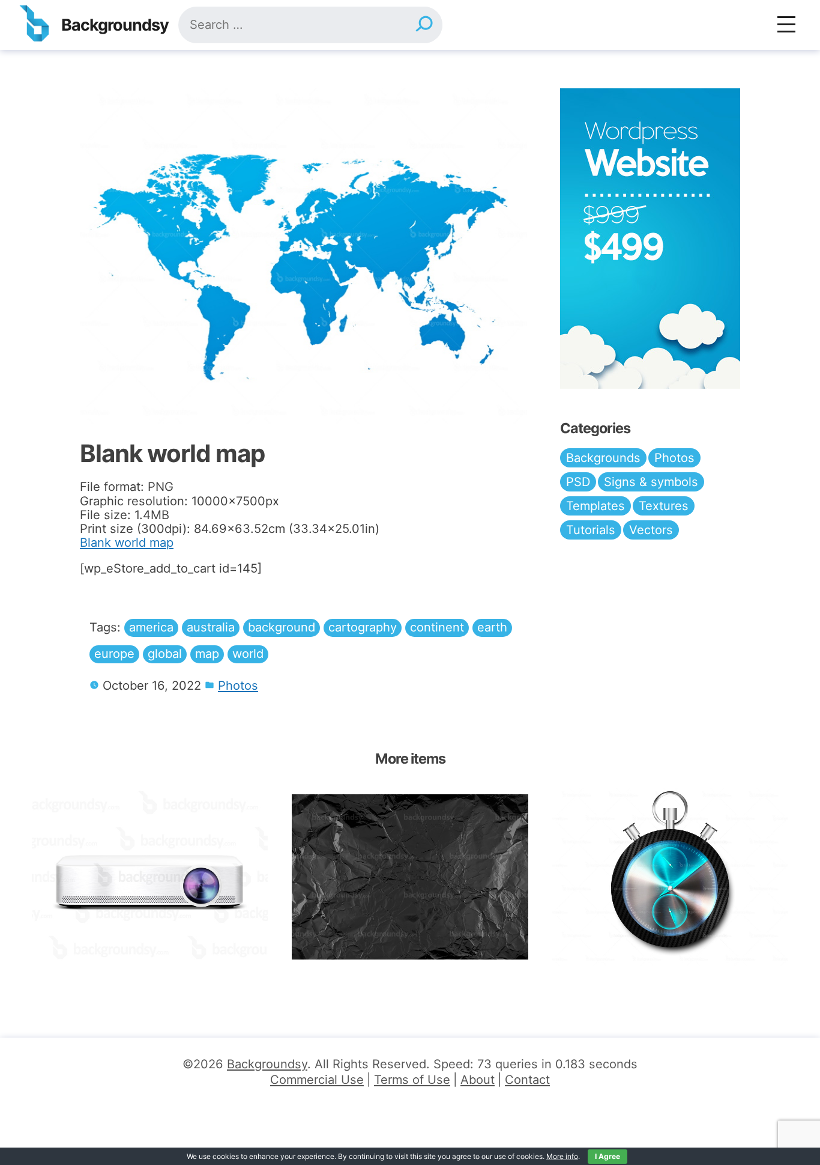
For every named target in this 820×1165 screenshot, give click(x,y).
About (477, 1079)
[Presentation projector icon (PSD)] (150, 877)
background (281, 627)
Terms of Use (412, 1079)
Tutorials (590, 530)
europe (114, 653)
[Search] (423, 25)
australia (211, 627)
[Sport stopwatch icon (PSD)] (670, 877)
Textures (664, 506)
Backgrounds (603, 458)
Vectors (651, 530)
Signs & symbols (651, 482)
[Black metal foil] (410, 877)
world (248, 653)
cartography (362, 627)
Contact (527, 1079)
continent (437, 627)
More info (562, 1156)
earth (492, 627)
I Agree (607, 1156)
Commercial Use (317, 1079)
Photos (238, 685)
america (151, 627)
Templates (595, 506)
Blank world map (126, 542)
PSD (578, 482)
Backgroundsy (115, 25)
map (207, 653)
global (165, 653)
